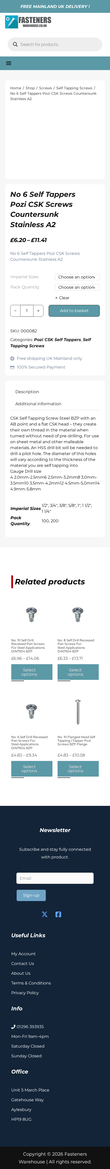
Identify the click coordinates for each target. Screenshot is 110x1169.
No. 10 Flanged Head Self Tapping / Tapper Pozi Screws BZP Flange (76, 740)
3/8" (63, 505)
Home (15, 88)
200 (55, 520)
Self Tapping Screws (74, 88)
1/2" (45, 505)
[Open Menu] (8, 63)
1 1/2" (86, 505)
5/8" (72, 505)
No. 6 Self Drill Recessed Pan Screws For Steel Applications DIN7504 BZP (29, 742)
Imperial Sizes (24, 276)
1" (79, 505)
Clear (64, 297)
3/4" (53, 505)
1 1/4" (46, 511)
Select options (29, 672)
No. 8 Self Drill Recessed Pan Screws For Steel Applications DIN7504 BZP (76, 645)
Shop (30, 88)
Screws (45, 88)
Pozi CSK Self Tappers (57, 339)
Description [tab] (27, 391)
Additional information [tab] (38, 403)
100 (45, 520)
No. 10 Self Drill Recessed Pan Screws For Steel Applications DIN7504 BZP (28, 645)
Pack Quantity (24, 286)
